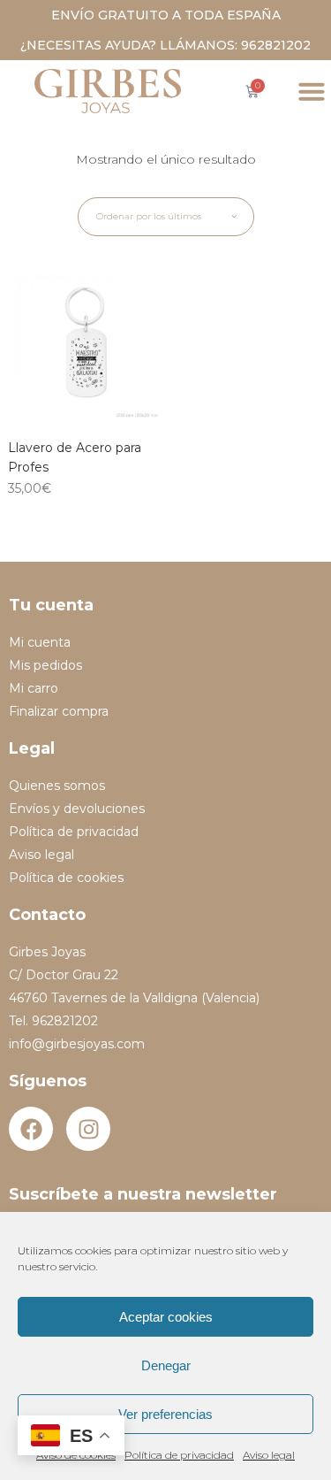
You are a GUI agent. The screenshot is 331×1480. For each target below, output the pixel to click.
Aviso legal (269, 1454)
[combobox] (166, 216)
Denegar (166, 1365)
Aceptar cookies (166, 1316)
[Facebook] (31, 1129)
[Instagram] (88, 1129)
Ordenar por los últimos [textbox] (148, 216)
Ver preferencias (165, 1414)
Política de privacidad (179, 1454)
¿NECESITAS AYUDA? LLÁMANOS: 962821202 (165, 45)
